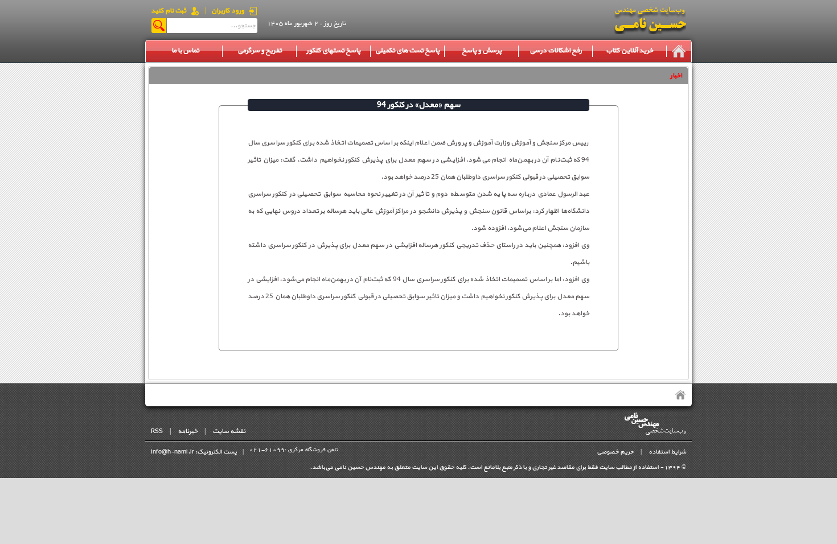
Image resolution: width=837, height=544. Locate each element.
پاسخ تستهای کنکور (333, 51)
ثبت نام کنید (168, 11)
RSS (157, 431)
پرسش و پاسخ (482, 51)
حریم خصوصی (615, 452)
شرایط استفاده (667, 452)
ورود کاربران (227, 11)
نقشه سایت (228, 431)
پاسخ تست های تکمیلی (407, 51)
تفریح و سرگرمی (259, 51)
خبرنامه (188, 431)
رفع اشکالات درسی (556, 51)
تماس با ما (185, 51)
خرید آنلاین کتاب (629, 51)
